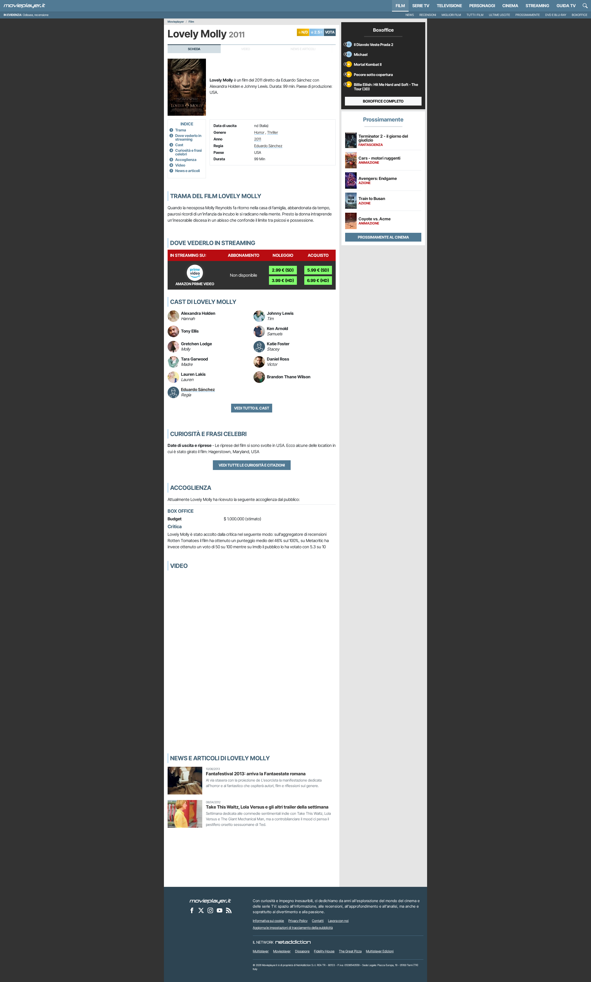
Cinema (510, 5)
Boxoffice (579, 15)
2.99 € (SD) (283, 270)
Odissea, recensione (35, 15)
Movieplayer (176, 21)
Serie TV (420, 5)
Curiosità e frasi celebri (188, 152)
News (410, 15)
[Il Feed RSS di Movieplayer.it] (228, 910)
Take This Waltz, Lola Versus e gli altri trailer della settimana (267, 807)
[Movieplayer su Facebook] (191, 910)
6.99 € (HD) (318, 280)
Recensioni (427, 15)
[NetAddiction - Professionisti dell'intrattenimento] (293, 942)
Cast (179, 144)
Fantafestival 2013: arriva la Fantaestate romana (256, 773)
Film (400, 5)
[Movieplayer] (210, 900)
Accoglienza (185, 159)
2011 (257, 139)
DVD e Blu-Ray (555, 15)
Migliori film (451, 15)
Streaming (537, 5)
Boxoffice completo (383, 101)
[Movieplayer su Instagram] (210, 910)
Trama (180, 130)
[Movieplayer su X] (201, 910)
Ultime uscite (499, 15)
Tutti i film (475, 15)
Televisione (449, 5)
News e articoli (187, 170)
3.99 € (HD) (283, 280)
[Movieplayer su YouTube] (219, 910)
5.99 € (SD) (318, 270)
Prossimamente (528, 15)
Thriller (272, 132)
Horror (259, 132)
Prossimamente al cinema (383, 237)
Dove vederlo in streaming (188, 137)
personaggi (482, 5)
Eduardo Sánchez (268, 145)
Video (180, 165)
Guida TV (566, 5)
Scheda (194, 49)
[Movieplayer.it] (24, 6)
